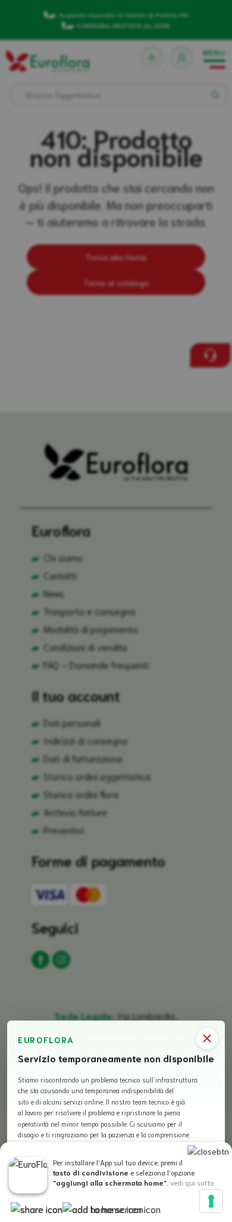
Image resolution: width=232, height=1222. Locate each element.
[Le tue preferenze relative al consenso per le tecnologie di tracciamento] (211, 1201)
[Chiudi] (207, 1038)
